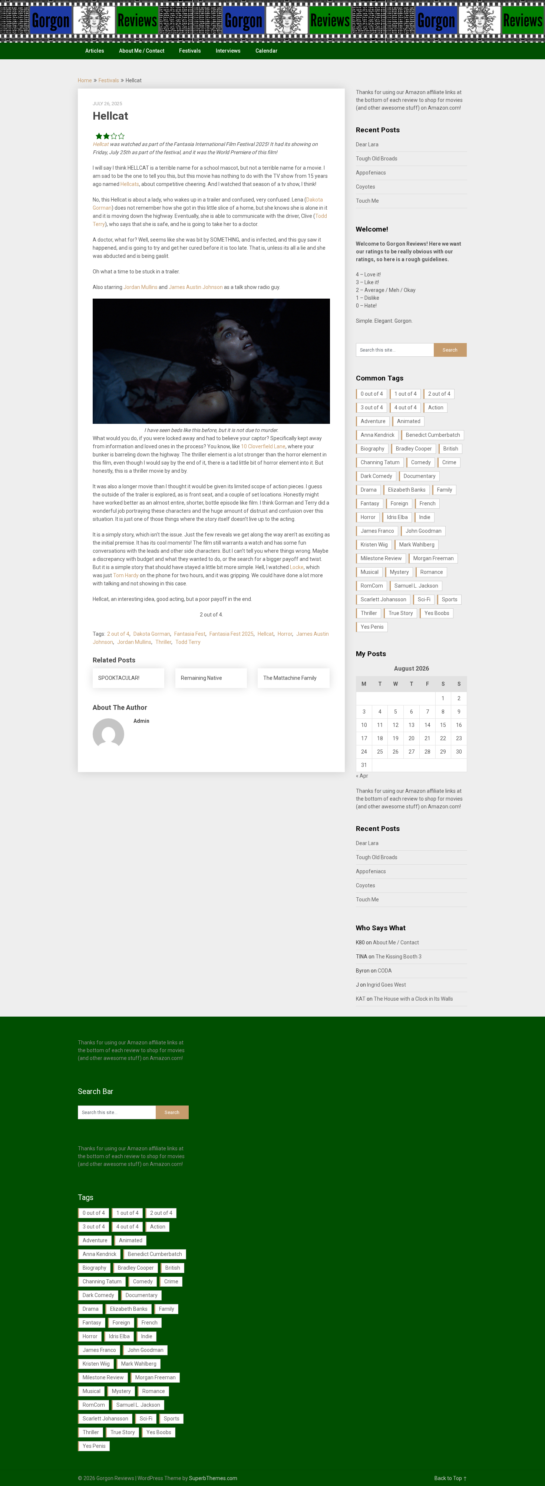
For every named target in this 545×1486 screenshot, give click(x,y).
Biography (372, 449)
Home (85, 80)
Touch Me (367, 201)
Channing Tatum (380, 462)
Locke (297, 567)
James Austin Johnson (196, 287)
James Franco (377, 531)
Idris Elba (397, 517)
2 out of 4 (118, 634)
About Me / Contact (141, 51)
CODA (385, 971)
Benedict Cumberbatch (433, 435)
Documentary (420, 476)
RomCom (372, 586)
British (450, 449)
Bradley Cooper (414, 449)
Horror (285, 634)
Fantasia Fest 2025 (231, 634)
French (428, 503)
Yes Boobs (437, 613)
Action (435, 407)
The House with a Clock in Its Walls (413, 999)
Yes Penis (372, 627)
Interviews (228, 51)
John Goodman (424, 531)
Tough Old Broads (376, 159)
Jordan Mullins (140, 287)
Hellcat (101, 144)
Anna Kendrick (377, 435)
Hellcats (129, 184)
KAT (361, 999)
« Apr (362, 776)
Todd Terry (188, 642)
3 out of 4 (372, 407)
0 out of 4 (372, 394)
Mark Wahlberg (417, 545)
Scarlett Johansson (383, 599)
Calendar (266, 51)
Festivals (190, 51)
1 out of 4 (405, 394)
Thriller (163, 642)
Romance (431, 572)
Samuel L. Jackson (416, 586)
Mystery (399, 572)
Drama (369, 490)
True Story (401, 613)
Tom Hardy (126, 575)
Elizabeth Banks (407, 490)
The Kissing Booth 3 (399, 957)
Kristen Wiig (374, 545)
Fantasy (370, 503)
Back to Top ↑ (451, 1478)
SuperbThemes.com (213, 1478)
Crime (449, 462)
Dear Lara (367, 144)
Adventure (373, 421)
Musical (370, 572)
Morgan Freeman (433, 558)
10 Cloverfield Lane (263, 446)
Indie (424, 517)
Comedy (421, 462)
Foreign (399, 503)
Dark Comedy (376, 476)
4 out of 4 (405, 407)
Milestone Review (381, 558)
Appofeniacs (371, 173)
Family (444, 490)
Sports (450, 599)
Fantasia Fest (189, 634)
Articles (94, 51)
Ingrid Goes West (386, 985)
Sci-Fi (424, 599)
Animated (408, 421)
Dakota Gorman (151, 634)
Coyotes (365, 187)
